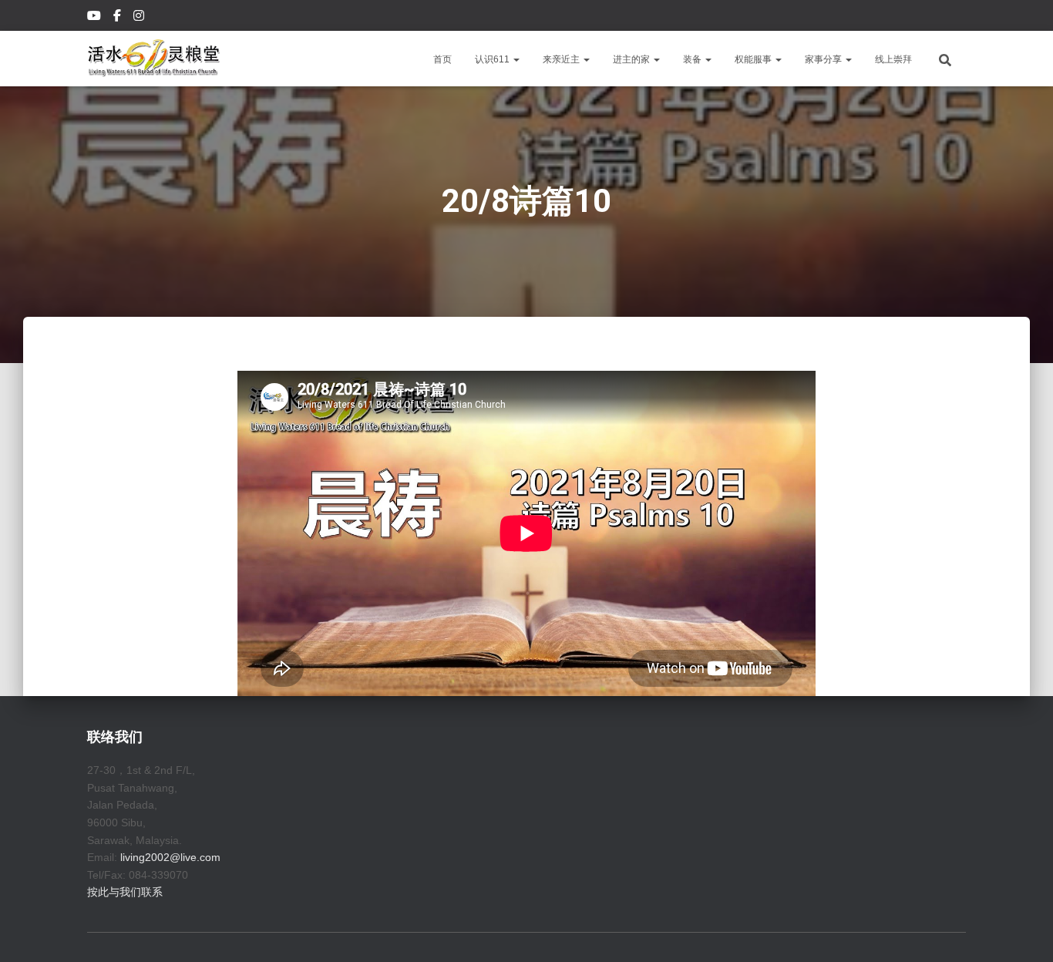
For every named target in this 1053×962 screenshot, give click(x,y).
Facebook (118, 17)
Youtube (95, 17)
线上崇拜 (893, 59)
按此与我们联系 (125, 892)
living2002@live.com (170, 857)
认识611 (493, 59)
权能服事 (754, 59)
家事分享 (824, 59)
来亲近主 (562, 59)
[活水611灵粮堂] (154, 58)
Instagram (139, 17)
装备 (693, 59)
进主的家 (632, 59)
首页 (442, 59)
